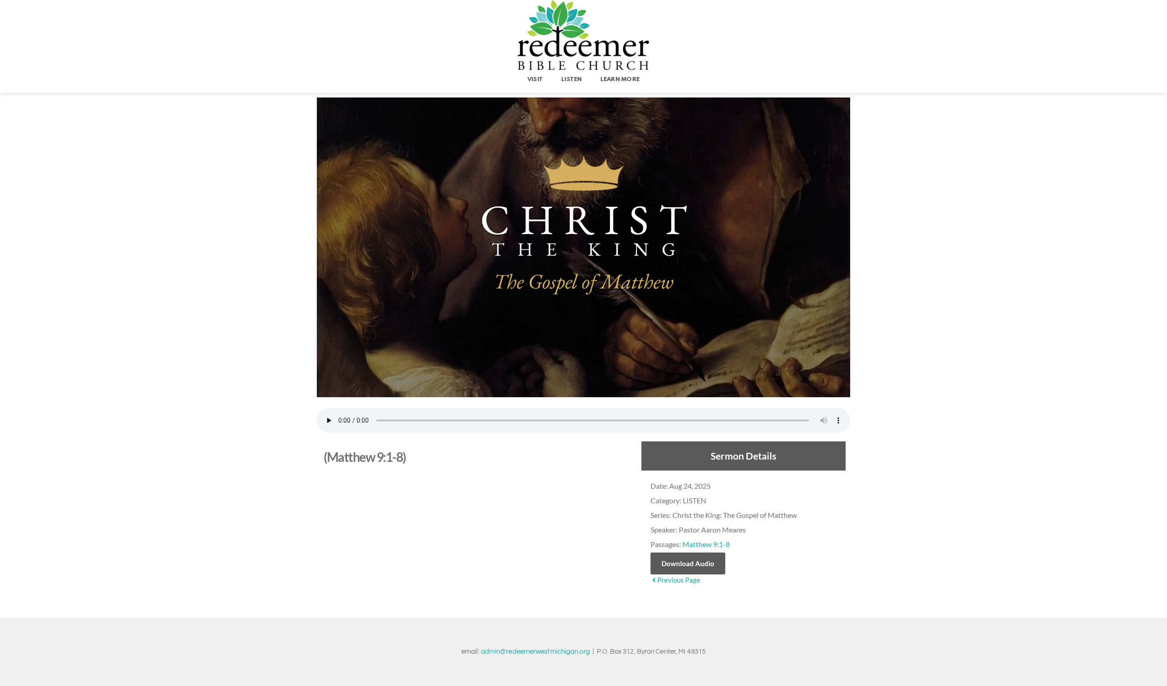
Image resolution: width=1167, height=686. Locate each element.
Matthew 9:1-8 (706, 544)
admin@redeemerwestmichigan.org (535, 651)
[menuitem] (535, 80)
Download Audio (687, 563)
